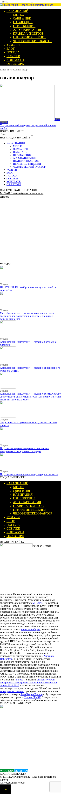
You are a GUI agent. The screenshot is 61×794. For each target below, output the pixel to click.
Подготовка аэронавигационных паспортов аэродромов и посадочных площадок (24, 450)
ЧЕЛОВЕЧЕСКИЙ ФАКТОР (32, 41)
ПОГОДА (13, 52)
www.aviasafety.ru (30, 629)
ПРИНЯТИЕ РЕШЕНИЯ (29, 37)
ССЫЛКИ (13, 56)
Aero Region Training (31, 694)
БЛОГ (11, 48)
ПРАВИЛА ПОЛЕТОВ (28, 33)
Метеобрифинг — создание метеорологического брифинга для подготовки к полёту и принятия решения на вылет (27, 316)
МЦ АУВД (38, 602)
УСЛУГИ (13, 45)
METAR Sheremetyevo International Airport (21, 195)
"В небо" (19, 679)
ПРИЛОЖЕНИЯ (24, 26)
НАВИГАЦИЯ (23, 22)
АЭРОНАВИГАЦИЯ (27, 29)
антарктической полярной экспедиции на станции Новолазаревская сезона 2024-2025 (28, 682)
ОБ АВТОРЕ (15, 63)
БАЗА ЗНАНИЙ (17, 11)
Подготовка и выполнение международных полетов (29, 474)
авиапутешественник (12, 691)
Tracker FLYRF (32, 697)
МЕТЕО (18, 14)
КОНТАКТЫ (15, 60)
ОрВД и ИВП (22, 18)
